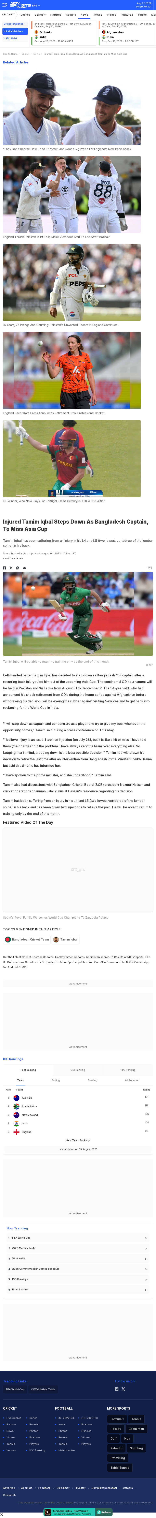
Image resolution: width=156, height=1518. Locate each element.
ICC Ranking (37, 1450)
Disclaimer (63, 1487)
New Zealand (30, 1114)
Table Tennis (119, 1467)
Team (20, 1080)
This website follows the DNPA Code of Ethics (46, 1502)
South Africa (29, 1106)
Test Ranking (28, 1069)
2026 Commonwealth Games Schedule (35, 1268)
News (84, 14)
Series (39, 14)
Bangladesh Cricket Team (30, 939)
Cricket (8, 14)
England (26, 1131)
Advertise (9, 1487)
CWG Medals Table (23, 1248)
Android (13, 967)
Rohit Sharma (20, 1289)
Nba (127, 1438)
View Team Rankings (78, 1140)
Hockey (115, 1428)
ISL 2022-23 (66, 1417)
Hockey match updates (70, 957)
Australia (27, 1097)
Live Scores (13, 1417)
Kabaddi (116, 1448)
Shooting (136, 1448)
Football (37, 957)
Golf (113, 1438)
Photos (97, 14)
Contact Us (9, 1495)
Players (34, 1443)
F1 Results (117, 957)
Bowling (92, 1080)
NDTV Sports (135, 957)
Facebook (18, 962)
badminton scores (97, 957)
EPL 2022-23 (89, 1417)
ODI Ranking (77, 1069)
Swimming (117, 1458)
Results (71, 14)
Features (127, 14)
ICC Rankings (20, 1279)
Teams (142, 14)
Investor (81, 1487)
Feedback (44, 1487)
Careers (128, 1487)
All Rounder (132, 1080)
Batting (56, 1080)
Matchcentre (66, 1450)
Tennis (136, 1419)
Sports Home (10, 53)
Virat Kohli (18, 1258)
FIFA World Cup (21, 1237)
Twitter (50, 962)
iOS (24, 967)
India (25, 1123)
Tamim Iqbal (69, 939)
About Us (26, 1487)
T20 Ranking (127, 1069)
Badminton (136, 1428)
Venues (11, 1450)
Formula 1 (117, 1419)
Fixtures (56, 14)
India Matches (14, 31)
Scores (25, 14)
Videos (111, 14)
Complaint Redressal (104, 1487)
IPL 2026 (11, 38)
